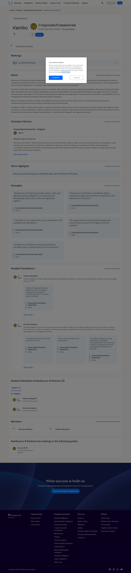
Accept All (56, 77)
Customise (76, 77)
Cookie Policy (66, 72)
